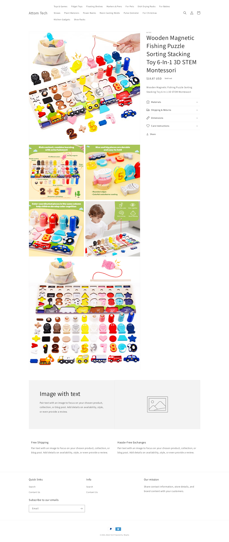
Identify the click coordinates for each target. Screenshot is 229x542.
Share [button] (153, 134)
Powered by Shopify (121, 535)
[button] (184, 13)
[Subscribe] (81, 508)
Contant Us (34, 492)
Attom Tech (110, 535)
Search (32, 486)
